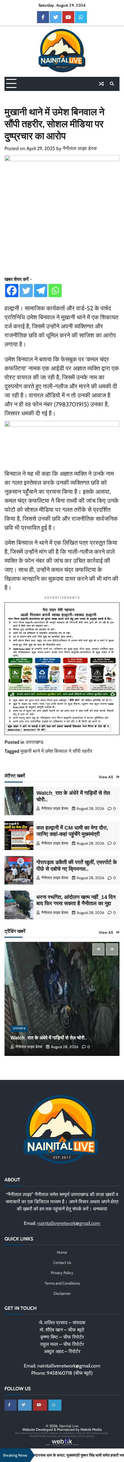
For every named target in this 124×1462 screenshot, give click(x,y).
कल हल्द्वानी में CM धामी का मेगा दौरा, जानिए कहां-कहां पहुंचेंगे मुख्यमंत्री (72, 831)
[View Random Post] (101, 83)
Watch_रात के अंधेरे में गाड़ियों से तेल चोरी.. (49, 1037)
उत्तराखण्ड (34, 742)
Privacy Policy (62, 1273)
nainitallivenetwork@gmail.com (68, 1223)
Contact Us (62, 1262)
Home (62, 1252)
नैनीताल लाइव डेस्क (80, 148)
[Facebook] (11, 290)
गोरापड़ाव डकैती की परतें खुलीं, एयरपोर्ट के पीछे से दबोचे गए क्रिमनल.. (76, 865)
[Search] (111, 83)
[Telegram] (40, 290)
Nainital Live (69, 1426)
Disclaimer (62, 1293)
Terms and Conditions (62, 1283)
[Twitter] (26, 290)
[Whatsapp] (55, 290)
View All (106, 777)
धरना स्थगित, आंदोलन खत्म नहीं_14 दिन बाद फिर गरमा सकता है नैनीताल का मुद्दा (76, 900)
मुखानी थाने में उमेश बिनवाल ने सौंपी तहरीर (56, 751)
